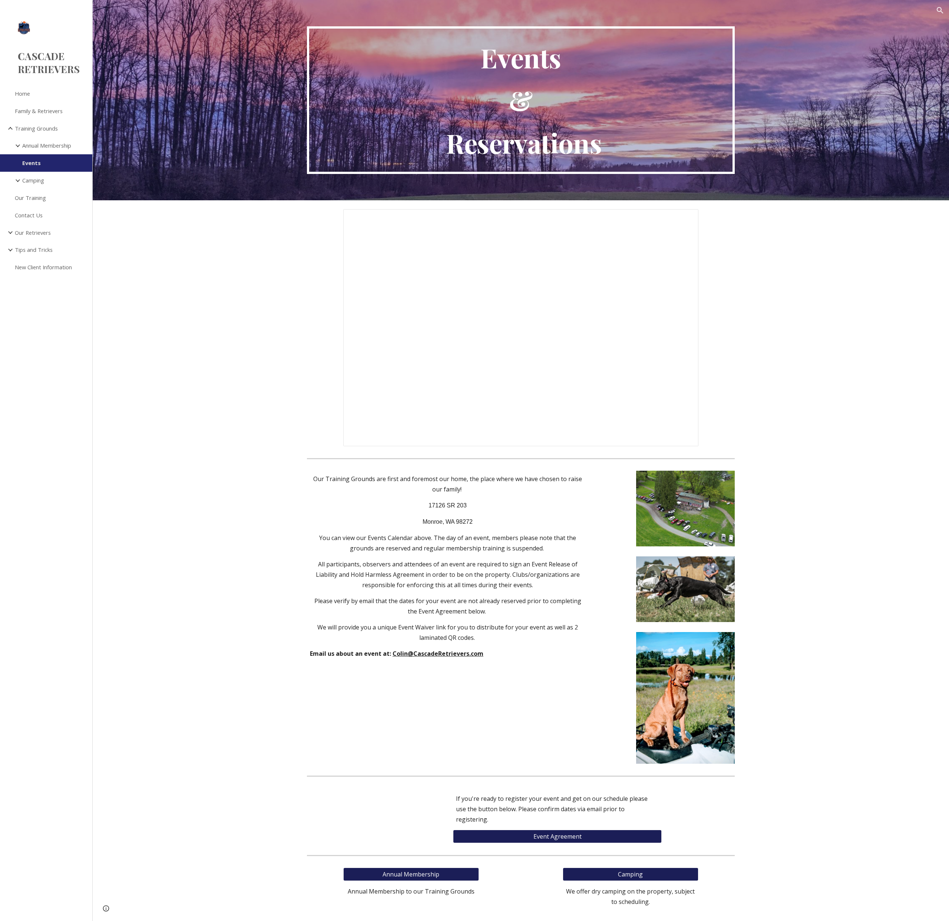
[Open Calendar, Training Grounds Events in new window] (684, 218)
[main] (521, 100)
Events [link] (31, 163)
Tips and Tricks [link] (34, 249)
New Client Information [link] (43, 267)
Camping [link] (33, 180)
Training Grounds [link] (36, 128)
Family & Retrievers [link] (39, 111)
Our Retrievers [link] (33, 232)
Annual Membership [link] (46, 145)
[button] (940, 10)
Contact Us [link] (29, 215)
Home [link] (22, 93)
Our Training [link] (30, 197)
